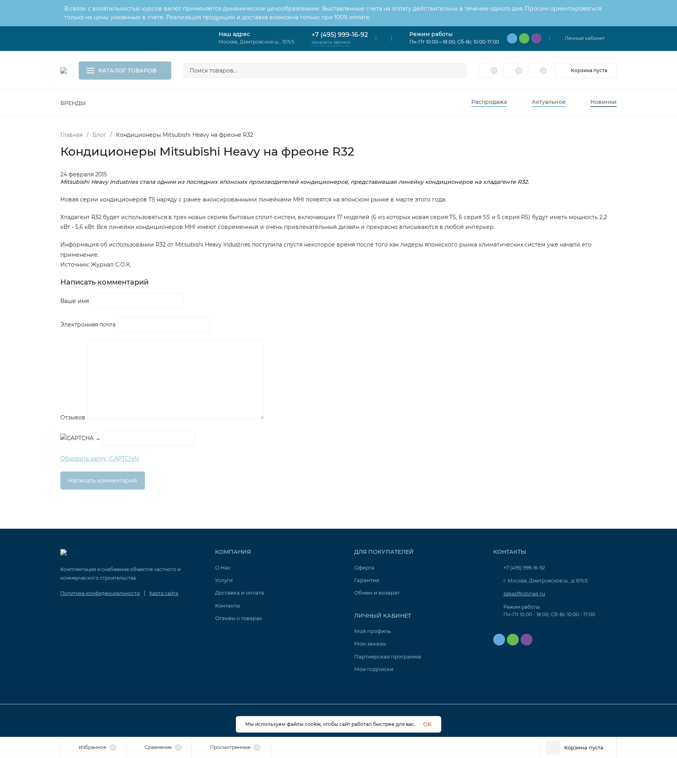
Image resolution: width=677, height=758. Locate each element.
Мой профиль (372, 631)
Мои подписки (373, 669)
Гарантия (366, 580)
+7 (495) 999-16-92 (339, 34)
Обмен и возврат (377, 592)
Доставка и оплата (239, 592)
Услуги (224, 580)
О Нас (223, 567)
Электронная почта (88, 324)
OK (427, 724)
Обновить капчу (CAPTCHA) (99, 458)
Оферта (364, 567)
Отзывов (72, 417)
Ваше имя (74, 301)
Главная (71, 135)
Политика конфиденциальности (100, 593)
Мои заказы (370, 643)
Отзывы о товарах (238, 618)
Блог (99, 135)
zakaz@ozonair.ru (524, 594)
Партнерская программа (387, 656)
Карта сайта (163, 593)
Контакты (227, 605)
